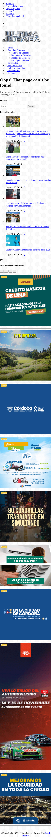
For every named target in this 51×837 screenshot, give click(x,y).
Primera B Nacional (14, 6)
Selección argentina (16, 68)
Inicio (10, 47)
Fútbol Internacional (15, 16)
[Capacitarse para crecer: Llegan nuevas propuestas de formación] (13, 175)
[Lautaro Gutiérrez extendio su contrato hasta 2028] (13, 245)
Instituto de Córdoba (20, 58)
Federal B (10, 13)
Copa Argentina (13, 8)
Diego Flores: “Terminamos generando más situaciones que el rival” (25, 158)
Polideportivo (13, 70)
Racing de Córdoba (20, 60)
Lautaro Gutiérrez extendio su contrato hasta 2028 (28, 250)
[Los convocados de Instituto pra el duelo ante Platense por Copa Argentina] (13, 198)
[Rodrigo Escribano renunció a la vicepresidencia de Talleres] (13, 221)
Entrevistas (12, 63)
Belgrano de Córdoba (21, 55)
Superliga (10, 3)
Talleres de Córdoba (20, 53)
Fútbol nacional (14, 65)
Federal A (10, 11)
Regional (11, 73)
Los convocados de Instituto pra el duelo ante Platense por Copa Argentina (26, 204)
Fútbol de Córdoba (16, 50)
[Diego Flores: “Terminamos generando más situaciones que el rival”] (13, 152)
